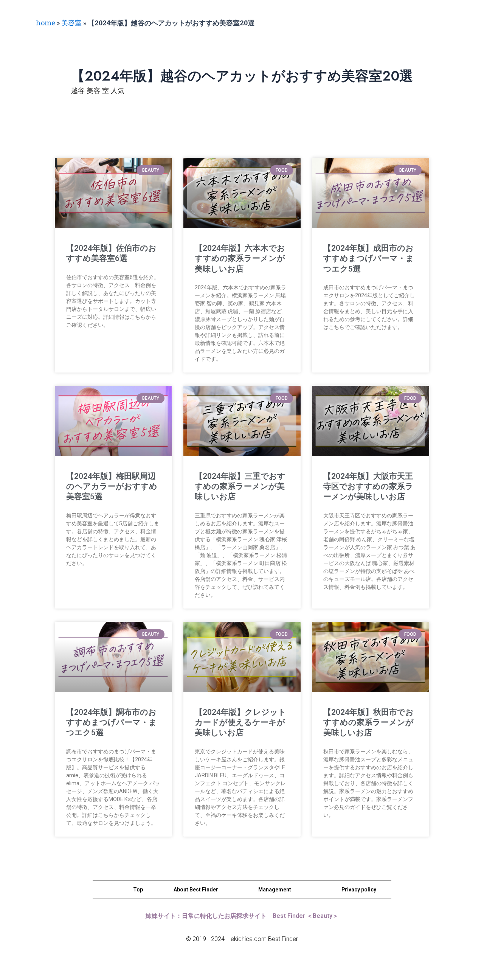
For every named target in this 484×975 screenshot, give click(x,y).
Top (138, 890)
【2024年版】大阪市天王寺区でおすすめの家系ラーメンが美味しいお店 (368, 486)
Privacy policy (358, 890)
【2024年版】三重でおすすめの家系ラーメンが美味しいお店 (240, 486)
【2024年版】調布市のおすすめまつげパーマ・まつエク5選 (111, 722)
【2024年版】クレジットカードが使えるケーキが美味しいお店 (240, 722)
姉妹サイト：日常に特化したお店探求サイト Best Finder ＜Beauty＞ (242, 915)
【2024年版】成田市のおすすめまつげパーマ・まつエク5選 (368, 258)
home (45, 22)
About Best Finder (196, 890)
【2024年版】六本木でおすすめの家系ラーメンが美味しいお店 (240, 258)
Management (274, 890)
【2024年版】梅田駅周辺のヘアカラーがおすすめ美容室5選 (111, 486)
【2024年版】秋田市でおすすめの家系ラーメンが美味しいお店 (368, 722)
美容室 (71, 22)
